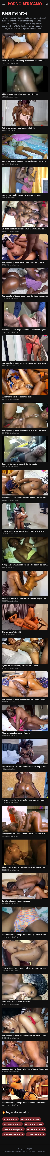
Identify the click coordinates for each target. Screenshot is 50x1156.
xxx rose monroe (35, 1134)
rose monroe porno (13, 1129)
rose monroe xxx (33, 1124)
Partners (22, 1149)
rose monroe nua (36, 1129)
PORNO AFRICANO (25, 4)
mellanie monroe (12, 1124)
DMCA (29, 1149)
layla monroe (10, 1119)
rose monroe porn (30, 1119)
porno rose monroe (13, 1134)
